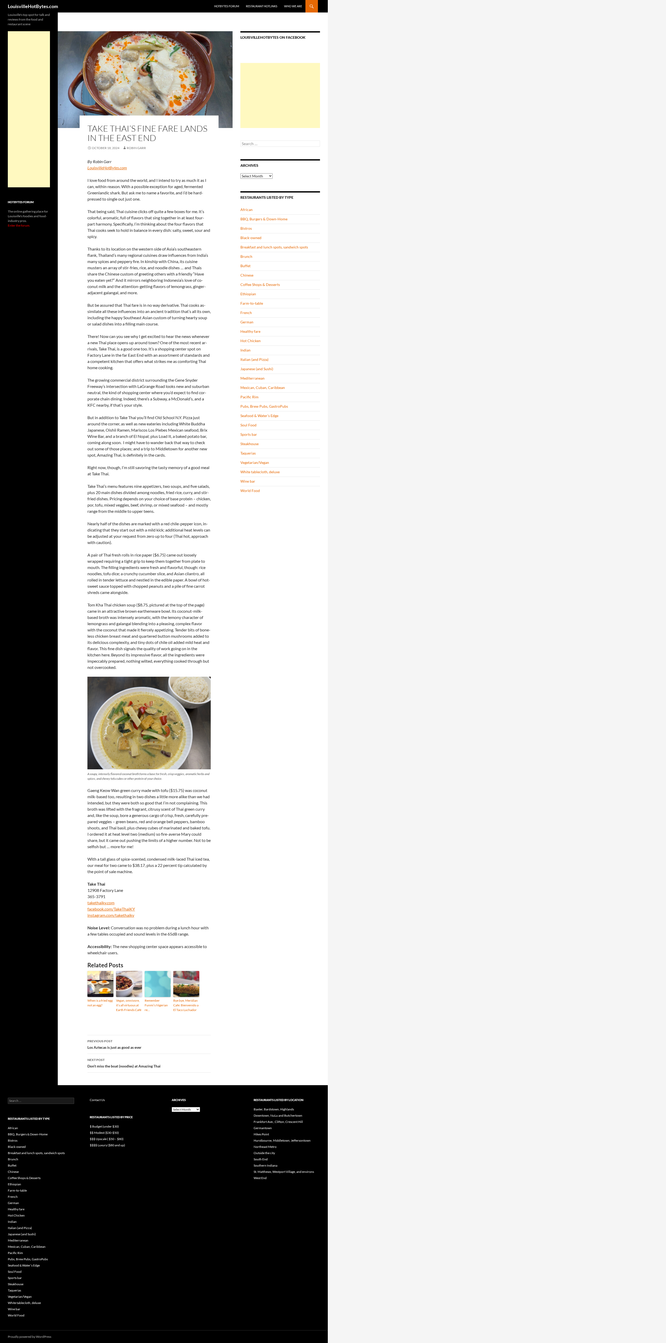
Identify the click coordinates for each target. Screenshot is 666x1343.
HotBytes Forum (226, 6)
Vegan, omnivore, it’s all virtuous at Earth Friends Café (128, 1005)
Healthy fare (250, 331)
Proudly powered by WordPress (29, 1337)
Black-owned (250, 237)
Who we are (293, 6)
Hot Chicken (250, 340)
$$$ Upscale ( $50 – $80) (107, 1139)
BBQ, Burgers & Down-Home (263, 219)
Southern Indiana (265, 1165)
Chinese (246, 275)
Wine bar (247, 481)
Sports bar (248, 434)
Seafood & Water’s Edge (259, 415)
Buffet (245, 266)
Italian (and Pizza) (254, 359)
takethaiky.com (100, 902)
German (246, 322)
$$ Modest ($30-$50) (104, 1133)
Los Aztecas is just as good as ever (114, 1044)
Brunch (246, 256)
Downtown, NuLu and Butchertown (278, 1115)
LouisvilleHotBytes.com (33, 6)
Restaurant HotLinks (261, 6)
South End (261, 1159)
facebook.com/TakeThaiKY (111, 908)
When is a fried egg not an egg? (100, 1003)
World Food (250, 490)
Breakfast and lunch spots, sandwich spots (274, 247)
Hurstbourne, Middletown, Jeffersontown (282, 1140)
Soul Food (248, 425)
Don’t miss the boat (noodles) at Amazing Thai (124, 1063)
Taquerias (248, 453)
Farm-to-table (251, 303)
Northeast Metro (265, 1147)
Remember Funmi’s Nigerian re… (156, 1005)
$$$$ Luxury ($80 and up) (107, 1145)
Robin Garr (136, 148)
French (246, 312)
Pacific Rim (249, 397)
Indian (245, 350)
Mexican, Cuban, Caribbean (262, 387)
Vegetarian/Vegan (254, 462)
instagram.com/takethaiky (110, 915)
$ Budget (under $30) (104, 1126)
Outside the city (264, 1153)
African (246, 209)
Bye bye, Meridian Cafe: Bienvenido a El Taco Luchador (185, 1005)
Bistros (246, 228)
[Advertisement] (280, 95)
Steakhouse (249, 444)
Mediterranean (252, 378)
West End (260, 1178)
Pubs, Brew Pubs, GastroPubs (264, 406)
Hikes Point (261, 1134)
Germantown (263, 1128)
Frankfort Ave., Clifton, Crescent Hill (278, 1122)
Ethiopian (248, 294)
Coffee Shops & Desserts (260, 284)
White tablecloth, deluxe (260, 472)
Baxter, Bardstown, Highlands (274, 1109)
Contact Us (97, 1100)
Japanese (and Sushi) (256, 369)
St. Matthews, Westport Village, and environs (284, 1172)
